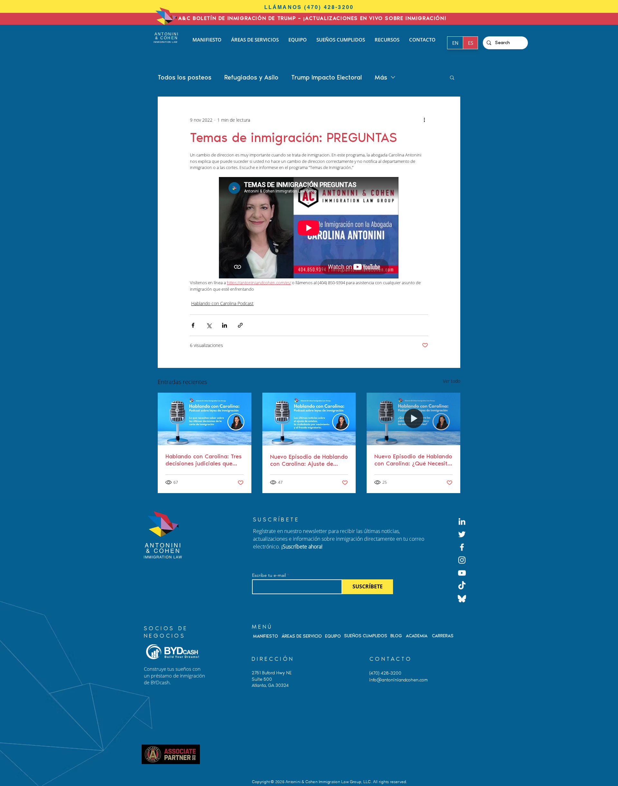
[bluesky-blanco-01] (462, 599)
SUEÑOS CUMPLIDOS (365, 636)
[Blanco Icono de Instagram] (462, 560)
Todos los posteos (184, 77)
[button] (452, 77)
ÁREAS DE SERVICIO (302, 636)
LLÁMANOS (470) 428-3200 (309, 7)
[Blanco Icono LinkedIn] (462, 521)
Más (381, 77)
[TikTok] (462, 586)
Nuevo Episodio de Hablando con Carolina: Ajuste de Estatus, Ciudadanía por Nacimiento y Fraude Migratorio (309, 460)
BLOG (396, 636)
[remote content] (309, 228)
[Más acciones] (424, 120)
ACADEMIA (416, 636)
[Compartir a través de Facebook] (193, 325)
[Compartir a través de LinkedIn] (224, 325)
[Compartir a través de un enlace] (240, 325)
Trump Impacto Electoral (326, 77)
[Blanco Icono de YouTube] (462, 573)
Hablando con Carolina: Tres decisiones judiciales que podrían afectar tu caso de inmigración (203, 460)
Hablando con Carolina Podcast (222, 303)
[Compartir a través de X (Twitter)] (209, 325)
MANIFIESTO (265, 636)
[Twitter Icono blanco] (462, 534)
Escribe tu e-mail (269, 575)
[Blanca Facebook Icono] (462, 547)
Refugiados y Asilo (251, 77)
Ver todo (451, 381)
